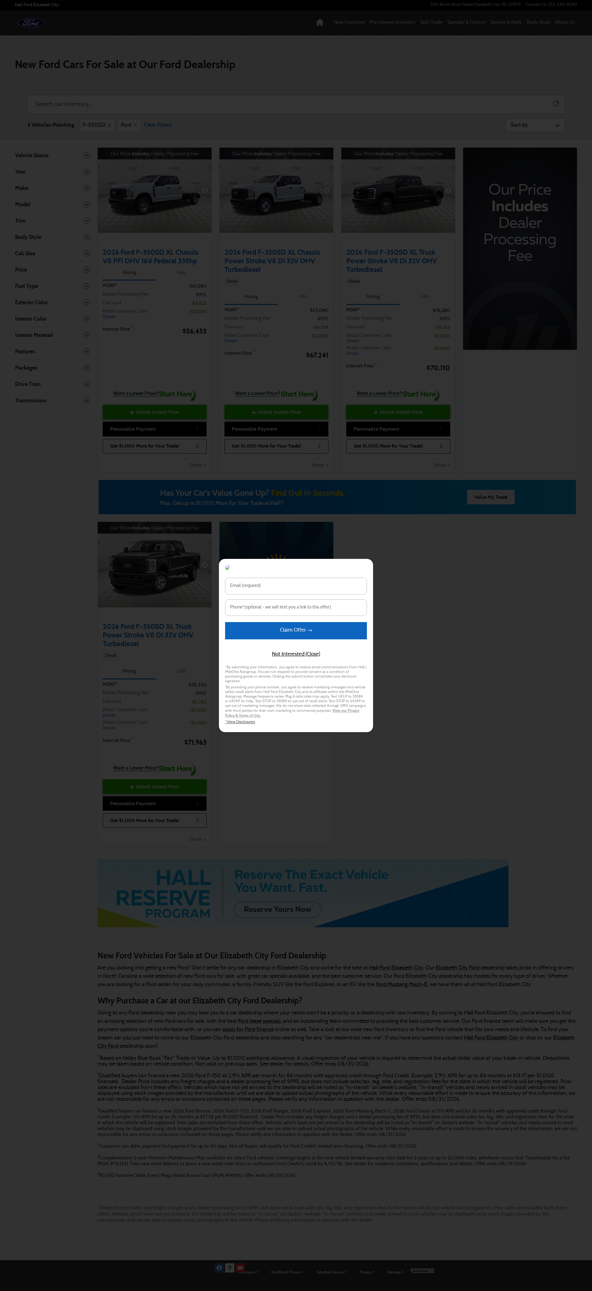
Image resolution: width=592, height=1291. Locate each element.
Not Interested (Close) (296, 654)
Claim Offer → (296, 630)
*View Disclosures (240, 722)
